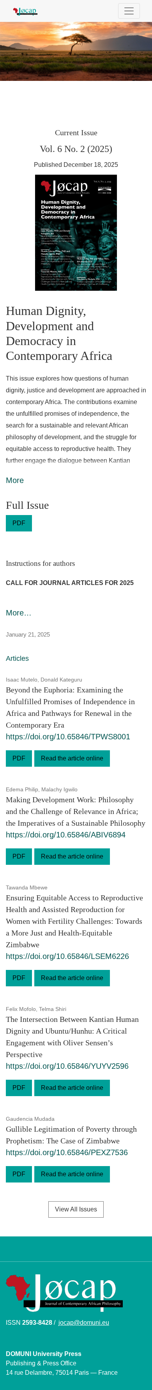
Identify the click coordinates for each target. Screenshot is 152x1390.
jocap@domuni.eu (83, 1322)
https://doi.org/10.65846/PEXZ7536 (67, 1152)
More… (19, 612)
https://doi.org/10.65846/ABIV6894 (65, 834)
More (15, 480)
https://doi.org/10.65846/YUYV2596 (67, 1066)
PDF (18, 523)
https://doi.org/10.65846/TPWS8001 (68, 736)
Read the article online (72, 758)
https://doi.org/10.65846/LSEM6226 (67, 956)
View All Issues (76, 1209)
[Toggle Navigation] (129, 11)
